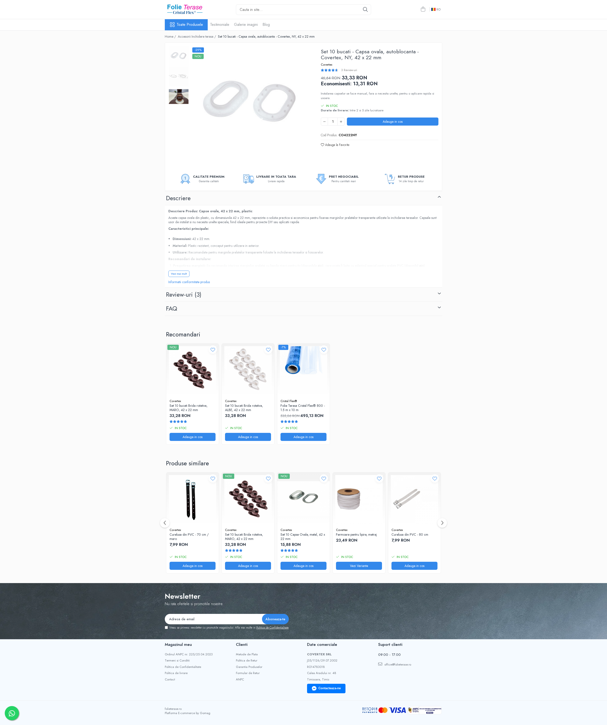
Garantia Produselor (249, 667)
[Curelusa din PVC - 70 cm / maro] (192, 498)
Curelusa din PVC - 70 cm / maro (189, 536)
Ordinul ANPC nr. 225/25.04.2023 (189, 654)
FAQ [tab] (171, 308)
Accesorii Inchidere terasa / (197, 36)
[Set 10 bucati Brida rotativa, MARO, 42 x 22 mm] (192, 370)
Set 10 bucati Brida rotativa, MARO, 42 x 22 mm (188, 407)
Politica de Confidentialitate (272, 627)
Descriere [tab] (178, 198)
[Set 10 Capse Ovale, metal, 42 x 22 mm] (303, 498)
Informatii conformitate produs (189, 282)
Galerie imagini (246, 24)
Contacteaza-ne (329, 688)
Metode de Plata (247, 654)
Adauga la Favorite (336, 144)
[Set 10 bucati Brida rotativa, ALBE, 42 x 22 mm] (248, 370)
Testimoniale (219, 24)
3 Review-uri (349, 70)
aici (320, 265)
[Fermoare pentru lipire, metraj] (359, 498)
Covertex (326, 65)
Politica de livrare (176, 673)
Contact (170, 679)
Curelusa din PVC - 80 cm (409, 534)
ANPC (240, 679)
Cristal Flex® (289, 401)
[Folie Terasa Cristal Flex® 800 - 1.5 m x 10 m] (303, 370)
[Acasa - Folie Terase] (188, 9)
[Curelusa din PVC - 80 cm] (414, 498)
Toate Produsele (190, 24)
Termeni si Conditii (177, 660)
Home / (171, 36)
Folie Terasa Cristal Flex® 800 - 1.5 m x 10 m (303, 407)
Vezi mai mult (179, 274)
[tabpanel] (250, 105)
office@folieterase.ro (397, 664)
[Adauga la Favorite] (213, 349)
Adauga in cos (393, 121)
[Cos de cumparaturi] (422, 9)
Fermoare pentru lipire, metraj (356, 534)
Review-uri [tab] (183, 294)
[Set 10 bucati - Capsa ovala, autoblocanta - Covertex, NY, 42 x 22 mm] (250, 105)
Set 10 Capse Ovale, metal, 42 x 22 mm (303, 536)
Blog (266, 24)
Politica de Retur (246, 660)
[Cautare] (365, 9)
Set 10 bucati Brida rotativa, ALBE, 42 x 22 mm (244, 407)
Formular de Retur (248, 673)
